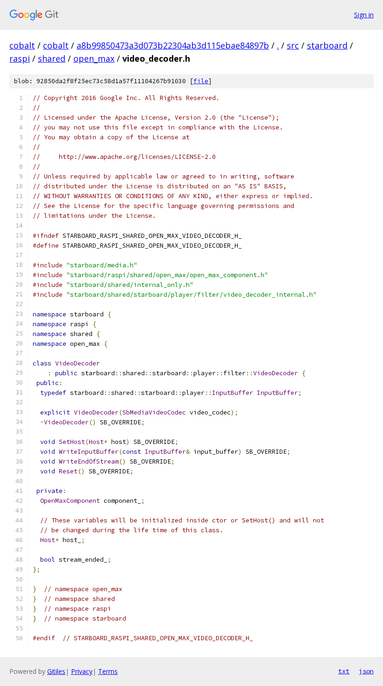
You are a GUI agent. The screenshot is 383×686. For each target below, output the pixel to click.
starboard (327, 45)
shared (51, 58)
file (200, 81)
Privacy (81, 671)
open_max (93, 58)
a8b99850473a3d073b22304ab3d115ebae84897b (173, 45)
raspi (19, 58)
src (293, 45)
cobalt (22, 45)
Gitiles (56, 671)
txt (343, 671)
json (366, 671)
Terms (108, 671)
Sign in (364, 14)
